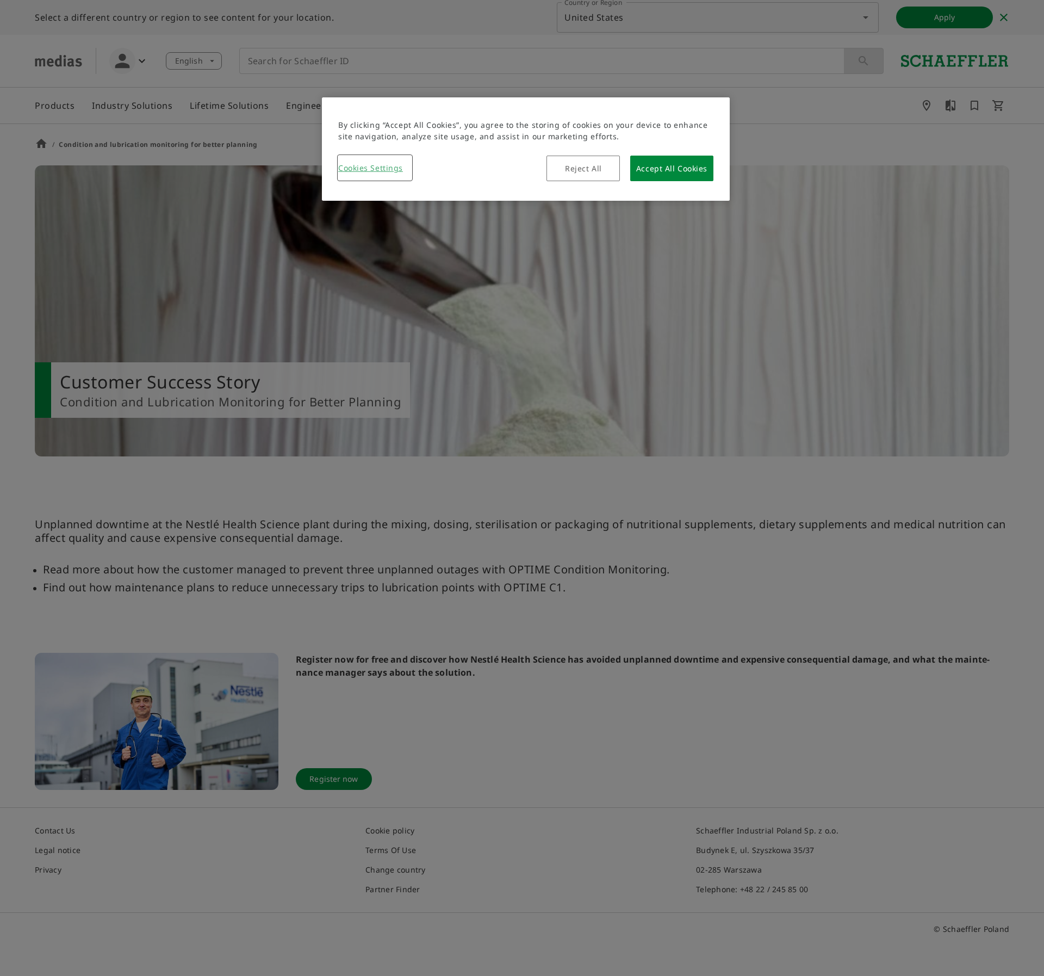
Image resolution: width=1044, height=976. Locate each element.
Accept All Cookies (671, 168)
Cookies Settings (370, 168)
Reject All (583, 168)
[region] (526, 149)
